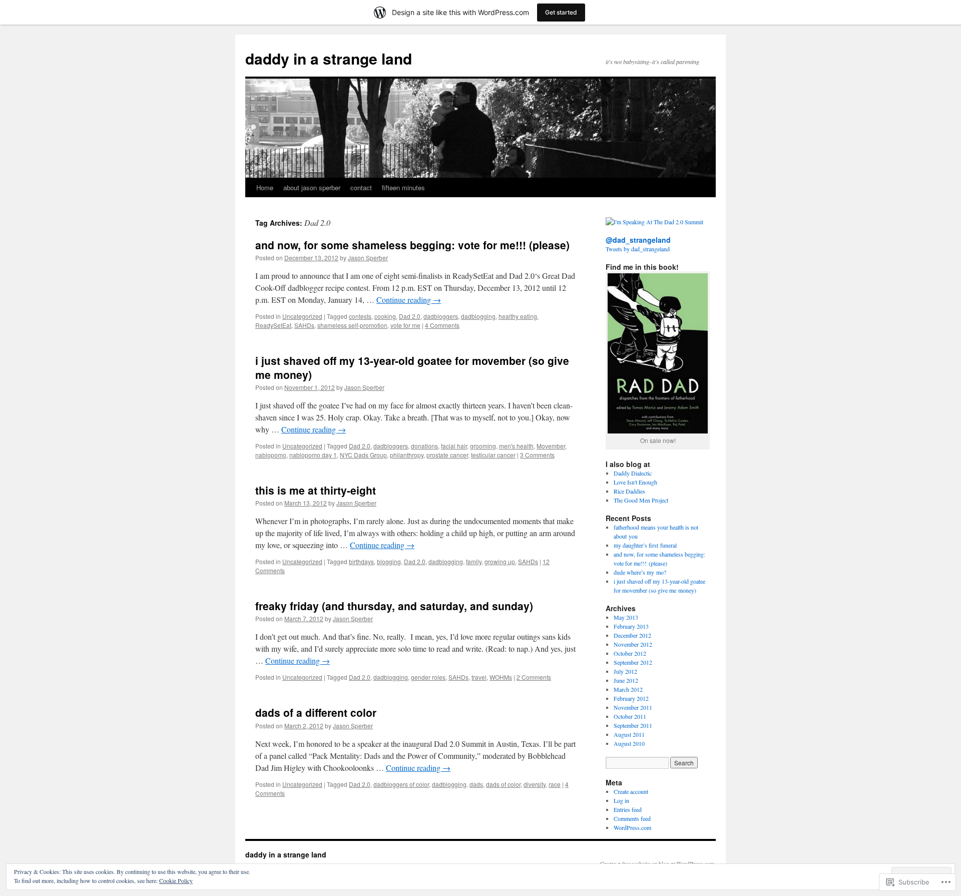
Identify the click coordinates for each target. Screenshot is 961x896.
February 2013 (631, 626)
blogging (389, 561)
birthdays (361, 561)
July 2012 (625, 671)
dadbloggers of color (401, 784)
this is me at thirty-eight (315, 490)
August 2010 (629, 743)
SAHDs (304, 325)
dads (476, 784)
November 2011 (633, 707)
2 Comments (534, 677)
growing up (500, 561)
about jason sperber (311, 187)
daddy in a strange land (328, 58)
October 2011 (630, 716)
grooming (483, 445)
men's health (516, 445)
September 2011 (633, 725)
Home (264, 187)
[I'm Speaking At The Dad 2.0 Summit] (654, 222)
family (474, 561)
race (555, 784)
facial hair (454, 445)
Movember (551, 445)
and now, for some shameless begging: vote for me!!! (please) (412, 244)
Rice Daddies (629, 491)
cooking (385, 316)
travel (479, 677)
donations (424, 445)
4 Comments (442, 325)
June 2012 (626, 680)
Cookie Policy (176, 880)
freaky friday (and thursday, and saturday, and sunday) (394, 605)
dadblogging (478, 316)
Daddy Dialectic (633, 473)
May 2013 (626, 617)
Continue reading (408, 299)
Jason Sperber (368, 257)
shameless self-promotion (352, 325)
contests (360, 316)
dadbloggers (440, 316)
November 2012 (633, 644)
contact (361, 187)
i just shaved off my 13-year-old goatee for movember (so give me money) (412, 367)
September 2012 (633, 662)
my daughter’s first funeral (645, 545)
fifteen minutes (403, 187)
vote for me (405, 325)
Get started (561, 12)
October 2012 (630, 653)
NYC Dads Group (363, 455)
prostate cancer (447, 455)
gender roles (428, 677)
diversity (535, 784)
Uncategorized (302, 316)
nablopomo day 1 (313, 455)
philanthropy (406, 455)
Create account (631, 791)
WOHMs (501, 677)
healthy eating (518, 316)
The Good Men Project (641, 500)
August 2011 (629, 734)
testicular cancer (493, 455)
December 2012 (632, 635)
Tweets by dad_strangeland (638, 249)
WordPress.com (632, 827)
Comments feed (632, 818)
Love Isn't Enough (635, 482)
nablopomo (270, 455)
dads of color (503, 784)
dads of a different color (315, 712)
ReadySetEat (273, 325)
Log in (621, 800)
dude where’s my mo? (640, 572)
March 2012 (628, 689)
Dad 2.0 (409, 316)
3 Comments (537, 455)
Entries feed (628, 809)
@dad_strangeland (638, 240)
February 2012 (631, 698)
